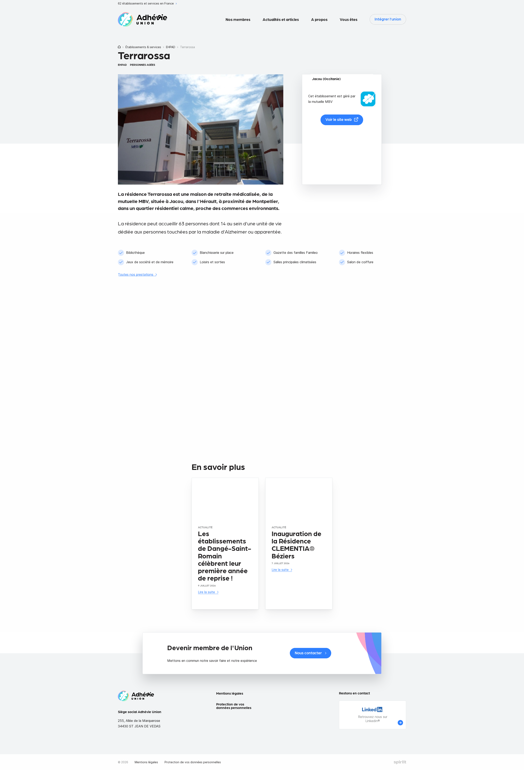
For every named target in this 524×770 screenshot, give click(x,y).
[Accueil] (119, 47)
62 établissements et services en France (146, 3)
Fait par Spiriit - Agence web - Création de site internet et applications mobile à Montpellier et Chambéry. (400, 762)
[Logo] (142, 19)
